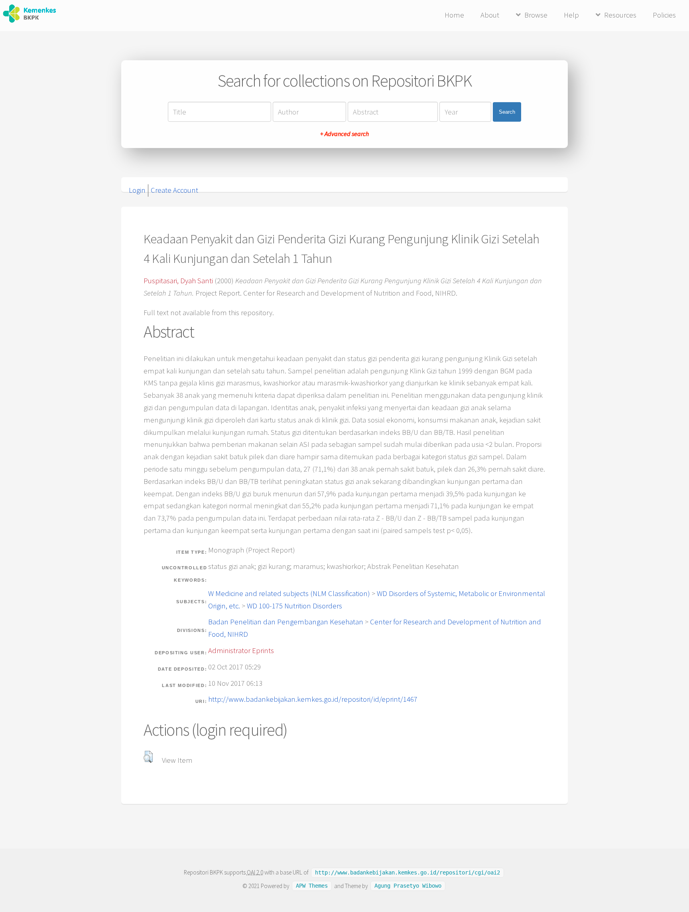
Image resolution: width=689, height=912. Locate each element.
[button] (148, 757)
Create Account (174, 190)
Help (571, 15)
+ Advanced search (344, 134)
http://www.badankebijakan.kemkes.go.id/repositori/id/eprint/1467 (312, 699)
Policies (664, 15)
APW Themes (312, 886)
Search (507, 112)
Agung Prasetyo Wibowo (407, 886)
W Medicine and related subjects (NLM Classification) (289, 593)
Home (454, 15)
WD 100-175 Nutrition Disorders (294, 605)
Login (137, 190)
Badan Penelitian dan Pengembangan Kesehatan (285, 621)
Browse (535, 15)
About (489, 15)
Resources (620, 15)
